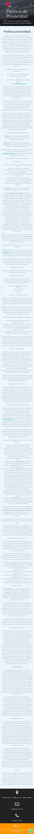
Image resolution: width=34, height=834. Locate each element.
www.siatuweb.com (9, 153)
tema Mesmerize (17, 831)
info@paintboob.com (20, 83)
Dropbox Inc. (6, 252)
